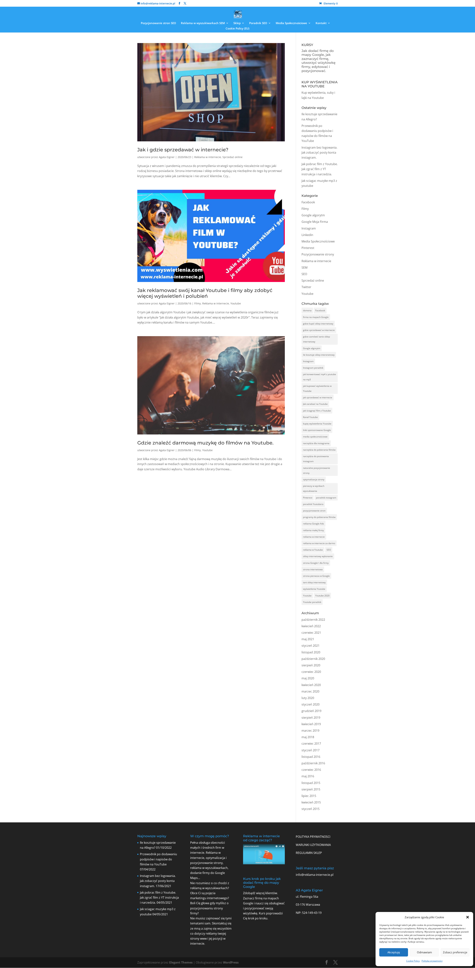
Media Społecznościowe (291, 23)
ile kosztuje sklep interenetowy (319, 354)
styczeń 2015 (311, 809)
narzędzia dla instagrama (316, 443)
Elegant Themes (181, 962)
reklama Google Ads (313, 523)
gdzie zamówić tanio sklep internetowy (316, 339)
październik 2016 (313, 763)
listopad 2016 (311, 757)
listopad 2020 (311, 652)
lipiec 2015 (309, 796)
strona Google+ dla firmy (316, 563)
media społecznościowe (315, 436)
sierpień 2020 (311, 665)
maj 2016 (308, 776)
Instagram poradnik (313, 367)
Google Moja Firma (315, 222)
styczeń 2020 (311, 704)
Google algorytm (313, 215)
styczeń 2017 (311, 750)
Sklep (237, 23)
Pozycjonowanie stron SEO (158, 23)
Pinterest (308, 248)
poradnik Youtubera (313, 504)
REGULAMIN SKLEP (309, 853)
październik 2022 (313, 620)
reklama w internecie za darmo (319, 543)
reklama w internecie (314, 536)
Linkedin (307, 235)
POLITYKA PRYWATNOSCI (313, 837)
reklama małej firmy (313, 530)
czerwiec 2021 (311, 633)
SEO (304, 274)
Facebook (308, 202)
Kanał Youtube (310, 417)
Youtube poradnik (312, 602)
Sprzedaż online (232, 157)
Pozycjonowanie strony (318, 254)
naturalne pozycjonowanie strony (316, 470)
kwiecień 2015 (311, 802)
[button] (467, 917)
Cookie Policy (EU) (237, 28)
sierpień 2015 (311, 789)
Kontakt (321, 23)
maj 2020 (308, 678)
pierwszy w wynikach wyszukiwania (313, 488)
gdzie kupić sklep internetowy (318, 323)
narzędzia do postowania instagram (316, 459)
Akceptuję (393, 952)
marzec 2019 (310, 731)
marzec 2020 (310, 691)
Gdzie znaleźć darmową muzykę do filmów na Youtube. (205, 443)
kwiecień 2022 (311, 626)
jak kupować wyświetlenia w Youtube (317, 388)
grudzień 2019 (311, 711)
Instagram (309, 228)
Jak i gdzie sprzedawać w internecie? (182, 150)
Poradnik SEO (258, 23)
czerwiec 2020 (311, 672)
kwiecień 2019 (311, 724)
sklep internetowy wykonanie (318, 556)
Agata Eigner (167, 157)
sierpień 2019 (311, 718)
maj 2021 (308, 639)
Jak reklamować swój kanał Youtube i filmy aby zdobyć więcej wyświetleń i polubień (204, 293)
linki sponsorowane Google (317, 430)
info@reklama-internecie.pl (314, 875)
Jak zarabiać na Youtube (315, 404)
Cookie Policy (413, 960)
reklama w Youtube (313, 549)
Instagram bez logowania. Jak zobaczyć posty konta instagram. (319, 152)
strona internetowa (313, 569)
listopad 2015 (311, 783)
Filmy (197, 303)
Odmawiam (424, 952)
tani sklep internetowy (314, 582)
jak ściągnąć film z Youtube (317, 410)
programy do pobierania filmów (319, 517)
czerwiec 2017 (311, 743)
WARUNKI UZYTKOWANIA (313, 845)
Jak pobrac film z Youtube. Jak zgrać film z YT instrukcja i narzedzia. (320, 169)
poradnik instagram (326, 497)
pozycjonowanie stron (314, 510)
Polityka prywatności (432, 960)
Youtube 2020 (322, 595)
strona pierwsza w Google (316, 575)
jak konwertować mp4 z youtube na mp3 (319, 377)
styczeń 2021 (311, 646)
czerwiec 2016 (311, 770)
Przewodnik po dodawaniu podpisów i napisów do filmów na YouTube (158, 859)
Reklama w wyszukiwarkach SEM (203, 23)
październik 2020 (313, 659)
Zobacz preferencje (455, 952)
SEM (304, 267)
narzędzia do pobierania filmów (319, 449)
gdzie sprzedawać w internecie (319, 330)
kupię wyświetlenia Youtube (317, 423)
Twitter (306, 287)
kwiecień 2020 (311, 685)
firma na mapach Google (316, 317)
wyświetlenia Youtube (314, 588)
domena (307, 310)
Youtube (235, 303)
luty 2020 (308, 698)
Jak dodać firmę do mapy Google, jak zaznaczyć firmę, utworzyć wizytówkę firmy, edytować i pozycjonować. (318, 61)
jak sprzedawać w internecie (317, 397)
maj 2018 (308, 737)
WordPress (231, 962)
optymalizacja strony (313, 479)
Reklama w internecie (207, 157)
